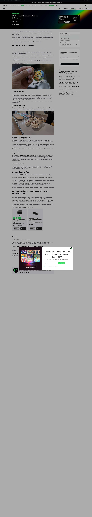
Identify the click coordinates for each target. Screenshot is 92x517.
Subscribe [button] (61, 263)
